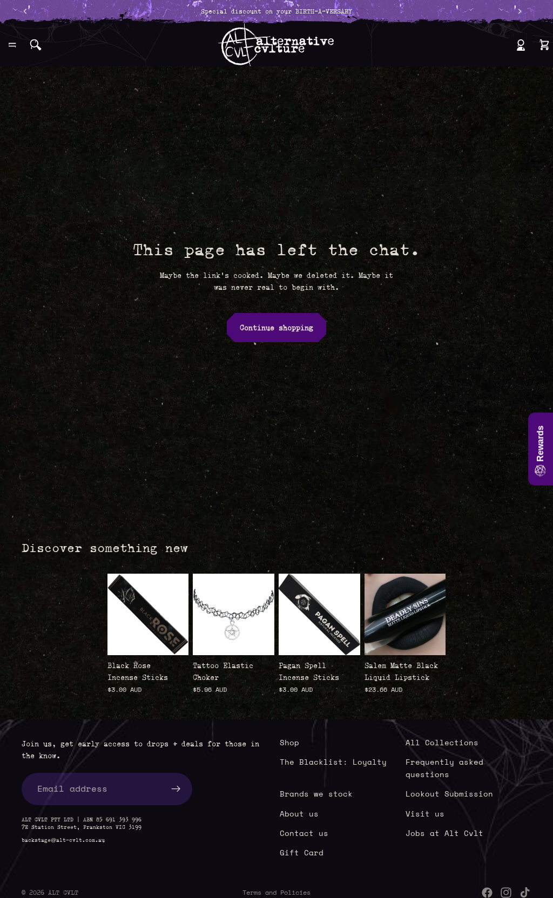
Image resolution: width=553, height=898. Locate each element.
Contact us (304, 833)
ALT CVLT (63, 892)
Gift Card (301, 853)
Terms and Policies (276, 892)
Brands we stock (316, 793)
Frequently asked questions (444, 768)
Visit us (425, 813)
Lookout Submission (449, 793)
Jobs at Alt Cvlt (444, 833)
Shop (289, 742)
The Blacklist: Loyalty (333, 762)
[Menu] (12, 44)
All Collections (442, 742)
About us (299, 813)
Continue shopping (276, 327)
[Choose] (257, 638)
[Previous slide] (376, 615)
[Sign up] (176, 789)
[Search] (36, 45)
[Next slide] (434, 615)
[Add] (172, 638)
